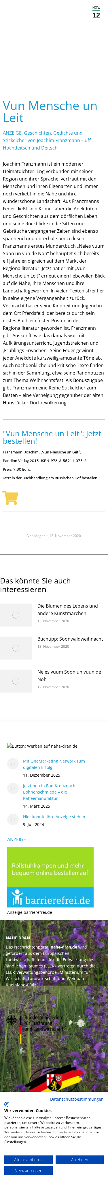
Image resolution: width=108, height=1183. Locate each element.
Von (36, 535)
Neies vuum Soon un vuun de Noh (69, 675)
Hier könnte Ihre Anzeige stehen (54, 816)
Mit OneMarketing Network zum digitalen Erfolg (54, 764)
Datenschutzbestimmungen (77, 1099)
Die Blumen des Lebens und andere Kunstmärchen (67, 609)
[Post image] (16, 615)
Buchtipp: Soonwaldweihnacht (70, 639)
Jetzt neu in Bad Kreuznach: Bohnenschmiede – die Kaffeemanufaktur (50, 792)
